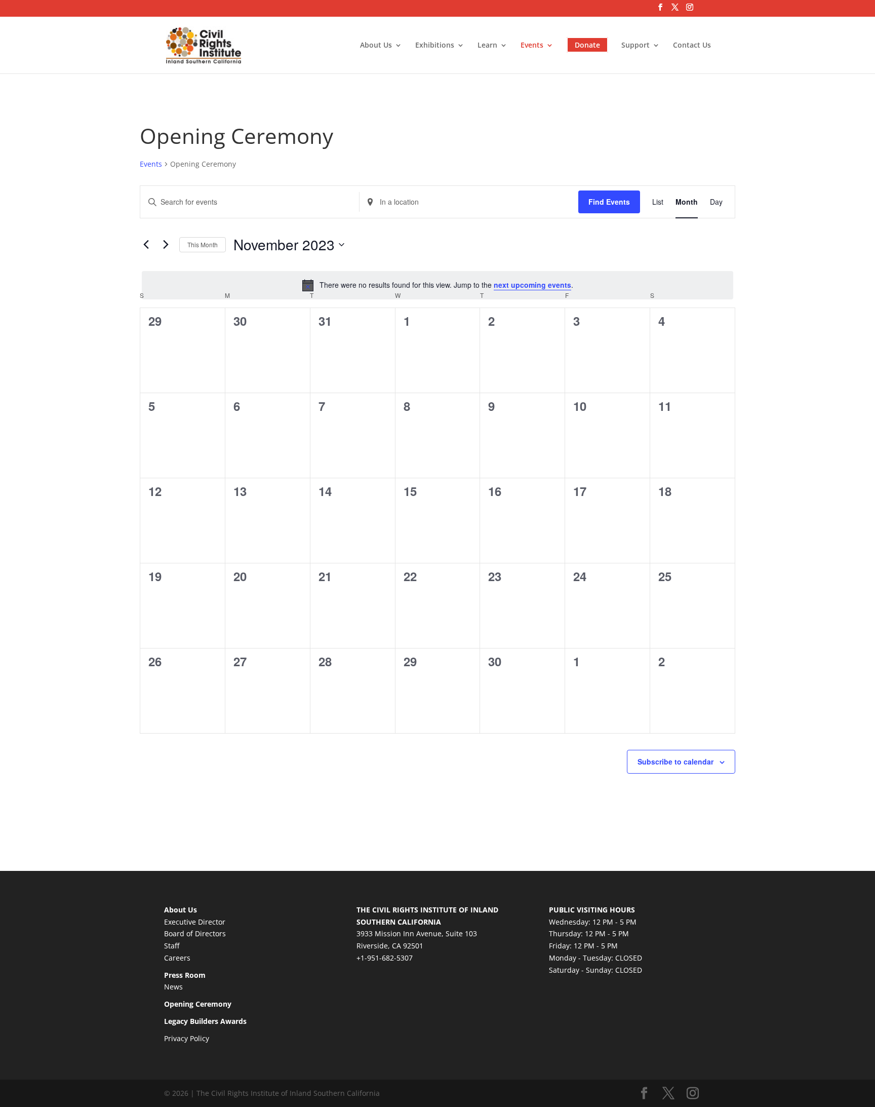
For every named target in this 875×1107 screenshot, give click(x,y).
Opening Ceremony (197, 1004)
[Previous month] (146, 245)
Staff (171, 945)
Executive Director (194, 922)
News (173, 986)
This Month (202, 244)
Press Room (185, 975)
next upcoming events (532, 285)
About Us (376, 46)
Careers (177, 958)
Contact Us (692, 46)
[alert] (437, 285)
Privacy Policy (186, 1038)
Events (532, 46)
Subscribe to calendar (675, 761)
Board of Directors (195, 933)
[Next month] (166, 245)
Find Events (609, 202)
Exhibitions (434, 46)
